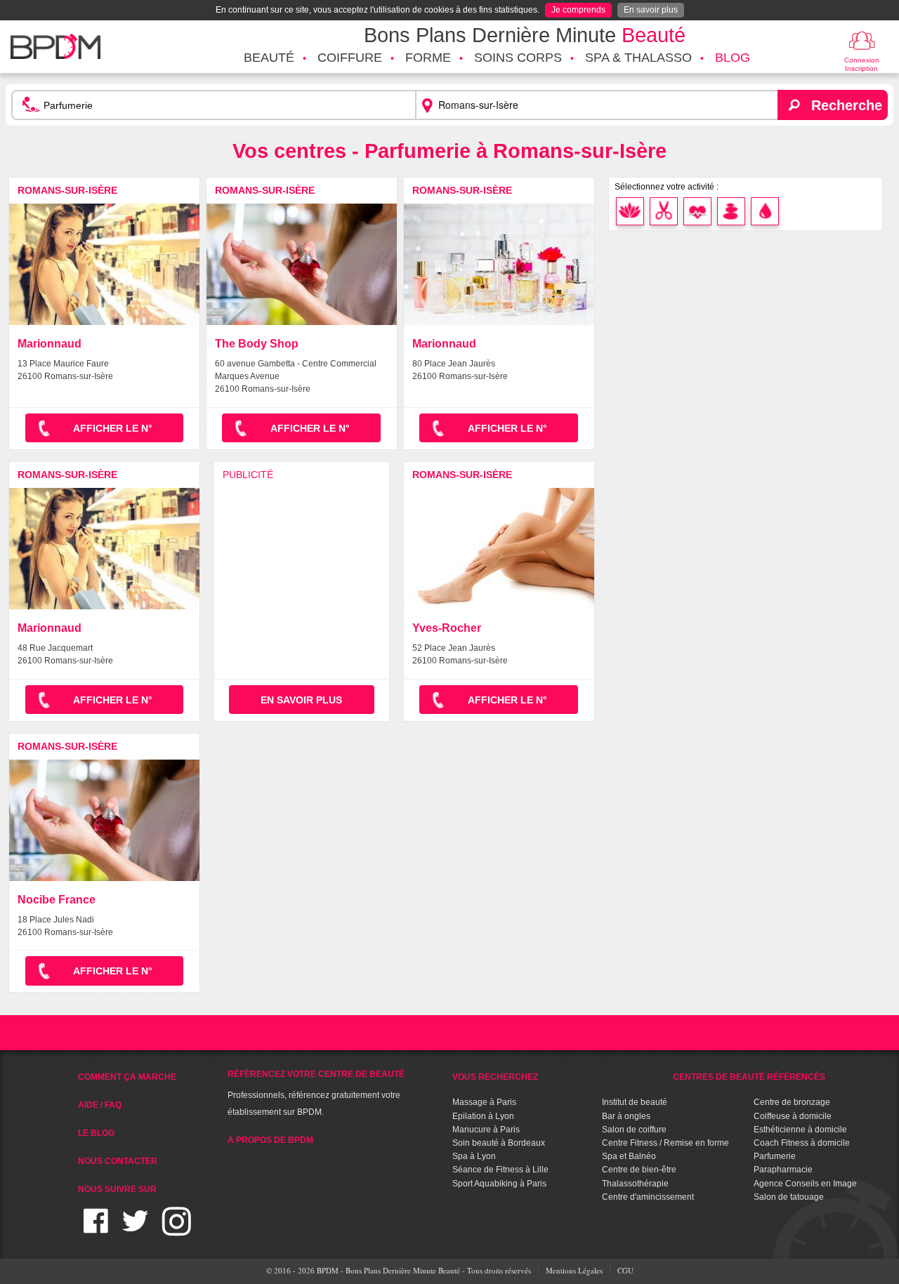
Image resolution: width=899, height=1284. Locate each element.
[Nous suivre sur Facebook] (96, 1230)
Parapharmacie (783, 1169)
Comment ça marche (127, 1077)
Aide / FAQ (100, 1105)
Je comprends (578, 10)
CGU (625, 1270)
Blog (732, 58)
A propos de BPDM (270, 1140)
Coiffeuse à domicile (793, 1116)
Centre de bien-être (639, 1169)
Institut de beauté (634, 1102)
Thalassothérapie (635, 1184)
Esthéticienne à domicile (800, 1129)
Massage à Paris (484, 1102)
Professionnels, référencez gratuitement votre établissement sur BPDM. (316, 1093)
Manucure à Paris (486, 1129)
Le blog (96, 1133)
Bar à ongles (626, 1116)
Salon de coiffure (634, 1129)
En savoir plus (651, 10)
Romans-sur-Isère (67, 190)
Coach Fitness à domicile (802, 1143)
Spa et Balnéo (629, 1156)
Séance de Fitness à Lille (500, 1169)
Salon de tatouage (789, 1197)
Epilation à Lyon (483, 1116)
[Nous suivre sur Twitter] (135, 1230)
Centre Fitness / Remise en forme (665, 1143)
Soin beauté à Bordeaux (498, 1143)
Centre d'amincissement (648, 1197)
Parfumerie (775, 1156)
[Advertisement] (301, 558)
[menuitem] (269, 58)
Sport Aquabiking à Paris (499, 1184)
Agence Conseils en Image (805, 1184)
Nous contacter (117, 1161)
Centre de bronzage (792, 1102)
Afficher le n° (112, 428)
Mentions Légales (574, 1270)
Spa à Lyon (474, 1156)
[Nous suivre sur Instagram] (177, 1230)
